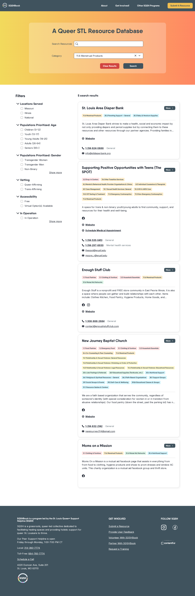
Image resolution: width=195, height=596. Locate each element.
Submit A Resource (180, 5)
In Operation (31, 218)
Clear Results (109, 65)
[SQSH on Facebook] (175, 528)
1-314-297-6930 (94, 245)
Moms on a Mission (97, 445)
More (170, 108)
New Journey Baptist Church (104, 340)
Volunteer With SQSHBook (123, 537)
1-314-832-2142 (93, 426)
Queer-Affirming (33, 184)
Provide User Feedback (121, 532)
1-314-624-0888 (94, 148)
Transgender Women (36, 160)
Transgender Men (34, 164)
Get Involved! (122, 5)
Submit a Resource (119, 526)
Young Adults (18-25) (36, 138)
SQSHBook (14, 5)
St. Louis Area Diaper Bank (103, 108)
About (104, 5)
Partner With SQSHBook (122, 543)
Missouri (29, 108)
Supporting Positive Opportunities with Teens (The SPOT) (121, 169)
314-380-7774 (32, 547)
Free (27, 201)
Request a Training (119, 549)
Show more (55, 172)
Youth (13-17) (32, 134)
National (29, 117)
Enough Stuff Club (96, 270)
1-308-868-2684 (94, 321)
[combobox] (108, 56)
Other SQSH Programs (148, 5)
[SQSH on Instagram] (164, 528)
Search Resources (62, 43)
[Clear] (135, 55)
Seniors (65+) (32, 147)
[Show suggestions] (139, 55)
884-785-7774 (36, 553)
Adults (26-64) (33, 143)
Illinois (28, 113)
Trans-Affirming (33, 189)
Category (57, 55)
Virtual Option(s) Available (39, 205)
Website (90, 138)
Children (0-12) (33, 129)
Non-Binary (31, 169)
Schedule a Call (25, 559)
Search (133, 65)
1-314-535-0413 (93, 240)
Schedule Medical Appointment (103, 230)
